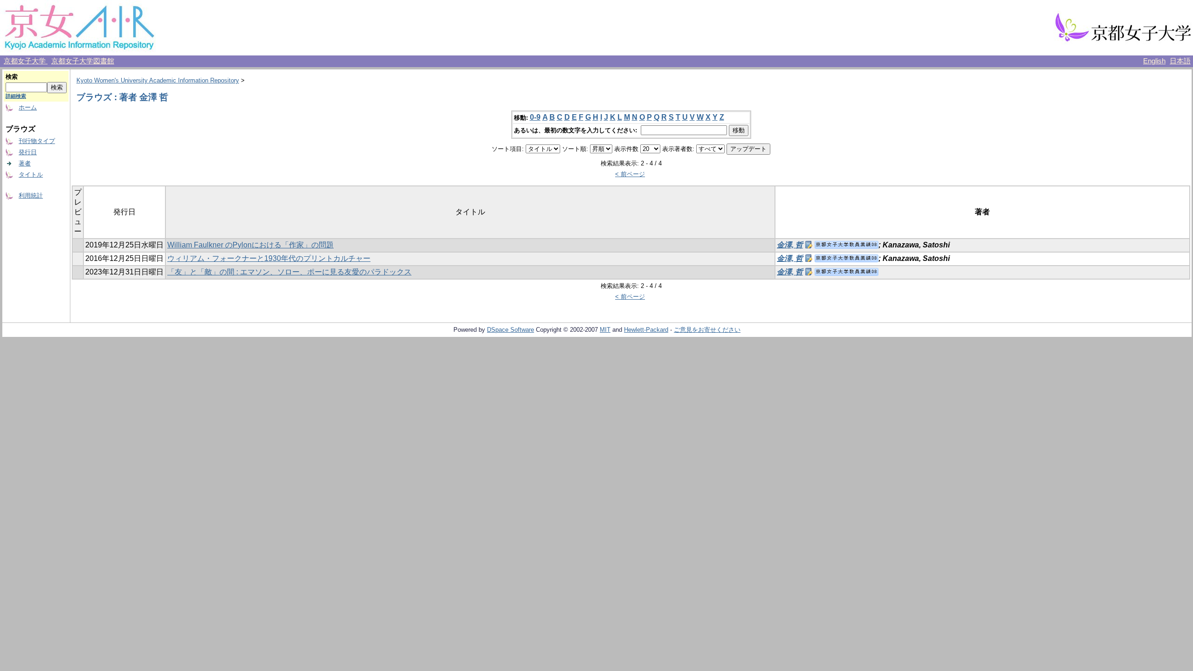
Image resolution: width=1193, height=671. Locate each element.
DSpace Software (510, 329)
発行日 (28, 152)
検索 (12, 76)
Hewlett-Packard (646, 329)
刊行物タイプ (37, 140)
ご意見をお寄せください (707, 329)
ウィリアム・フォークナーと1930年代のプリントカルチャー (268, 258)
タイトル (31, 174)
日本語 (1180, 61)
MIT (605, 329)
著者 (25, 163)
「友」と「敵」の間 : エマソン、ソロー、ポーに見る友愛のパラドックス (289, 272)
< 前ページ (630, 174)
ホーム (28, 107)
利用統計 (31, 195)
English (1154, 61)
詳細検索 (16, 96)
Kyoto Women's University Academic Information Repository (157, 80)
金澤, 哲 (790, 245)
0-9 (535, 117)
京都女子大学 (26, 61)
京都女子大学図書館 (82, 61)
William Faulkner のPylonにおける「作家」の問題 (250, 245)
